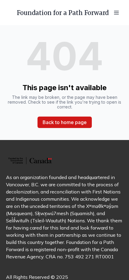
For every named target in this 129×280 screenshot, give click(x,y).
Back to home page (65, 122)
